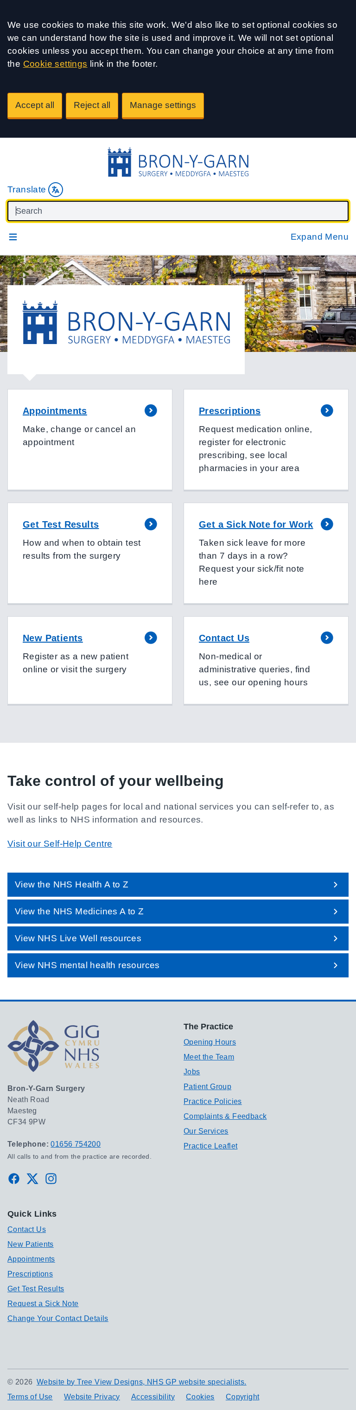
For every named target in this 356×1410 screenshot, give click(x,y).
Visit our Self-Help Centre (59, 844)
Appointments (31, 1259)
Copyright (243, 1397)
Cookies (200, 1397)
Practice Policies (213, 1101)
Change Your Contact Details (57, 1318)
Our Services (206, 1131)
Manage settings (163, 105)
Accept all (34, 105)
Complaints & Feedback (225, 1116)
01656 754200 (76, 1144)
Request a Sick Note (43, 1304)
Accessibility (153, 1397)
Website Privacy (92, 1397)
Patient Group (207, 1087)
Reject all (92, 105)
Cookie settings (55, 64)
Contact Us (26, 1229)
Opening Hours (210, 1042)
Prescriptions (30, 1274)
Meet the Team (209, 1057)
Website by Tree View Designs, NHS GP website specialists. (142, 1382)
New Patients (30, 1244)
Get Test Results (35, 1289)
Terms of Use (30, 1397)
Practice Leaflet (210, 1146)
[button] (89, 440)
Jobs (192, 1072)
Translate (26, 189)
